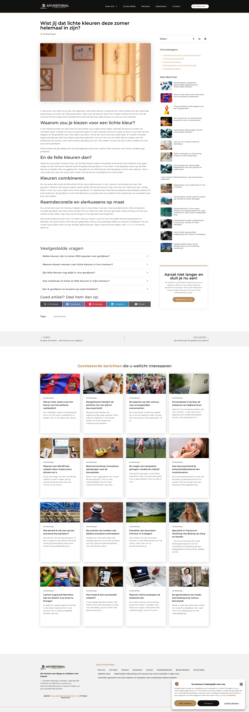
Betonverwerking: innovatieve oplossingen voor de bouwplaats (102, 469)
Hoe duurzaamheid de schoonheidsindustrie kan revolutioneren (186, 469)
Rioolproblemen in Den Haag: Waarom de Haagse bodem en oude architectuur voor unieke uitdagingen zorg (190, 211)
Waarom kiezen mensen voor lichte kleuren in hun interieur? (95, 264)
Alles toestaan (185, 703)
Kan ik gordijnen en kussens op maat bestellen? (95, 289)
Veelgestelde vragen (172, 69)
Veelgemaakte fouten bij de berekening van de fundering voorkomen (186, 246)
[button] (241, 684)
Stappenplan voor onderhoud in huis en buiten (190, 186)
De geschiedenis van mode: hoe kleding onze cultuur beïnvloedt (186, 598)
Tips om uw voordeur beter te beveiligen (186, 143)
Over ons (109, 6)
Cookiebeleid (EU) (164, 670)
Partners (145, 6)
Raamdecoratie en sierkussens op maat (180, 65)
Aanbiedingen (49, 34)
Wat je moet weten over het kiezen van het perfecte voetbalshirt (189, 95)
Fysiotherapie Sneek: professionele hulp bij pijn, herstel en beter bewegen (189, 222)
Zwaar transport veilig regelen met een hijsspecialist (189, 107)
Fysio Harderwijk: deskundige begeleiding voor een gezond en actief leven (188, 167)
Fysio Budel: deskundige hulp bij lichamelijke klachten (188, 131)
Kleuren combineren (172, 62)
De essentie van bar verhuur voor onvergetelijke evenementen (144, 405)
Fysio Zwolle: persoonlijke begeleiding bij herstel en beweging (189, 233)
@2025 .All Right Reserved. (65, 697)
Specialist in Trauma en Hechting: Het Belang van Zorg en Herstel (188, 533)
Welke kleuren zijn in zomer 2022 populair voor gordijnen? (95, 256)
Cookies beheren (231, 703)
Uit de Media (129, 6)
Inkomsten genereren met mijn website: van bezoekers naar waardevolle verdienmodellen (137, 678)
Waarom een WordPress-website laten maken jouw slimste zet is (57, 469)
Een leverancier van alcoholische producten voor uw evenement (188, 119)
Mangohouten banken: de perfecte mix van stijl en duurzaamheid (100, 405)
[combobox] (200, 6)
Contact (176, 6)
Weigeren (208, 703)
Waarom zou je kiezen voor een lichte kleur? (182, 55)
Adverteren (161, 6)
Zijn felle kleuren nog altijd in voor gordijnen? (95, 272)
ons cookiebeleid (229, 695)
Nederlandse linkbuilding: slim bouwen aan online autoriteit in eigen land (146, 674)
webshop (130, 224)
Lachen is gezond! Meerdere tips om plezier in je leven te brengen (58, 598)
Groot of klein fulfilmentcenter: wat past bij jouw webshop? (182, 178)
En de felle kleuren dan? (174, 58)
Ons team (113, 670)
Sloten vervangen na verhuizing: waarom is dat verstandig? (188, 154)
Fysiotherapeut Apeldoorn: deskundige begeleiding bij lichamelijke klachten (186, 85)
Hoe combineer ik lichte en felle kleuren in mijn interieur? (95, 281)
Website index (104, 674)
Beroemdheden (182, 670)
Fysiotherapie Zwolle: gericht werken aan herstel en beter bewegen (190, 198)
